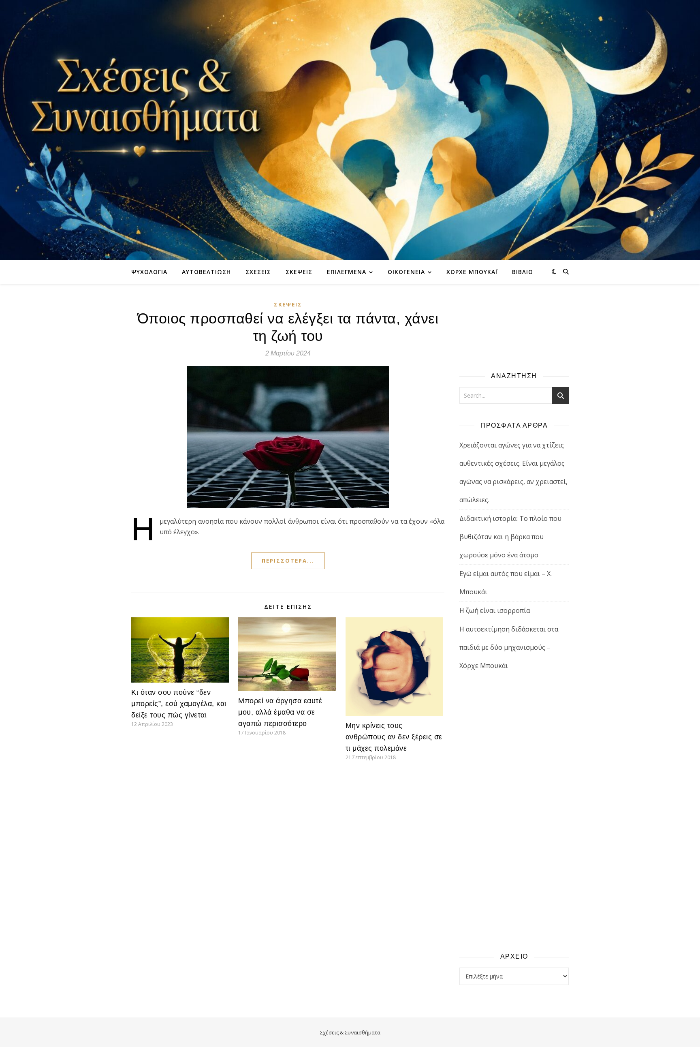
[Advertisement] (514, 813)
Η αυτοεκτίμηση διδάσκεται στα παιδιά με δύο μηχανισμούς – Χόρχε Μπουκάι (508, 647)
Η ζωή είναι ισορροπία (494, 610)
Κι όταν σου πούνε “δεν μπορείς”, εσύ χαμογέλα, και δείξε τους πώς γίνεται (178, 703)
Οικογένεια (406, 272)
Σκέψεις (299, 272)
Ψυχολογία (149, 272)
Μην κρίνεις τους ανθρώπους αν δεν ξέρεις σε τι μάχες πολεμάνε (394, 737)
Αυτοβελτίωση (206, 272)
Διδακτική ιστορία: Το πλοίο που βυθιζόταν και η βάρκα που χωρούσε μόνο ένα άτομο (510, 536)
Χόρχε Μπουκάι (471, 272)
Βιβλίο (522, 272)
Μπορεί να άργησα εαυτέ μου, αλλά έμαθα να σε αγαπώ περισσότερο (280, 712)
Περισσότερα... (288, 560)
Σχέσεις (258, 272)
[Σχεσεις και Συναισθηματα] (350, 130)
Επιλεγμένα (346, 272)
